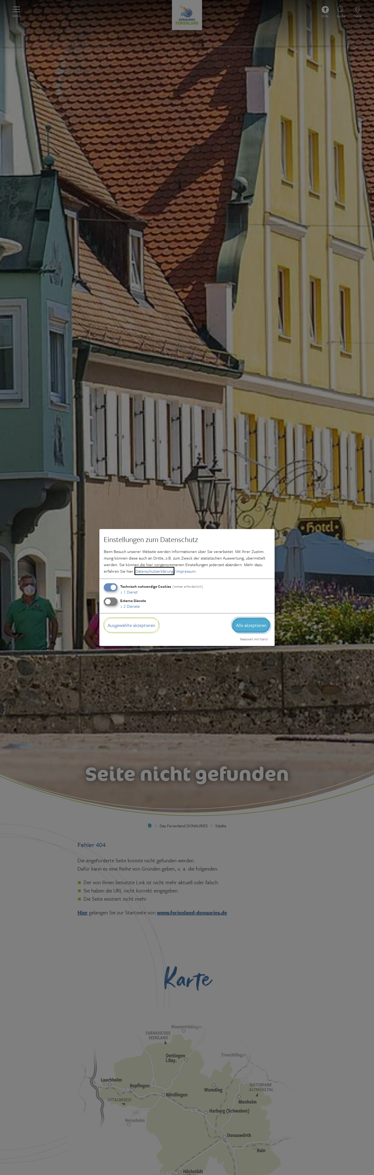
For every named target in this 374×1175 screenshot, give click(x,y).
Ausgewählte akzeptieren (131, 625)
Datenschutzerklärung (154, 571)
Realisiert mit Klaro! (254, 638)
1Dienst (129, 592)
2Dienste (130, 606)
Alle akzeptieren (251, 625)
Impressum (185, 571)
